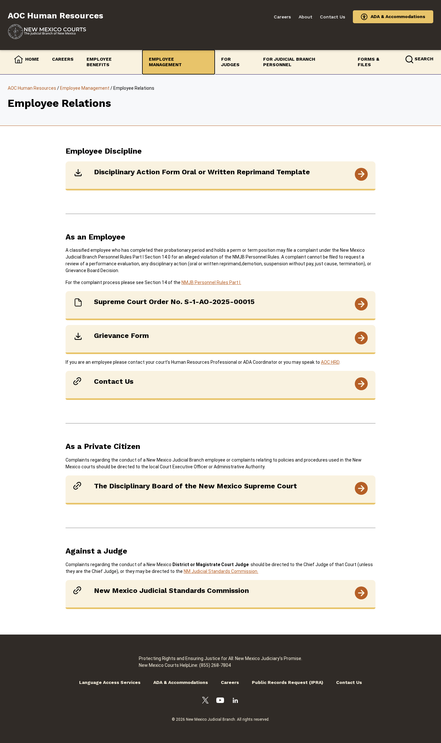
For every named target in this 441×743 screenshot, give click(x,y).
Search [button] (424, 58)
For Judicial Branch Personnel (289, 61)
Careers (282, 16)
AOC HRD (330, 362)
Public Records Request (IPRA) (287, 682)
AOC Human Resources (32, 88)
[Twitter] (205, 701)
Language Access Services (109, 682)
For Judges (230, 61)
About (305, 16)
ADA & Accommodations (398, 16)
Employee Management (165, 61)
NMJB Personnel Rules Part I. (211, 282)
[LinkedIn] (235, 701)
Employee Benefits (99, 61)
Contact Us (332, 16)
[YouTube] (220, 701)
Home (32, 59)
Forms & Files (368, 61)
